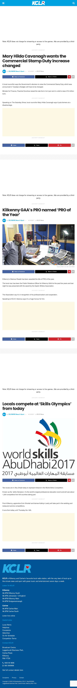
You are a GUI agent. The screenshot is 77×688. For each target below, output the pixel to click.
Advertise (6, 633)
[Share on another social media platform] (73, 76)
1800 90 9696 (9, 662)
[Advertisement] (38, 23)
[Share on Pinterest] (69, 76)
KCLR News (40, 71)
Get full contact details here (12, 670)
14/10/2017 (31, 71)
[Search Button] (74, 3)
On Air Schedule (8, 635)
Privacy (14, 678)
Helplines (5, 627)
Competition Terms (9, 638)
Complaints (6, 630)
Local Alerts (6, 624)
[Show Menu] (3, 3)
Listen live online (8, 615)
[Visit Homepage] (38, 3)
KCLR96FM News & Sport (16, 71)
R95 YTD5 (6, 658)
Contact (21, 678)
